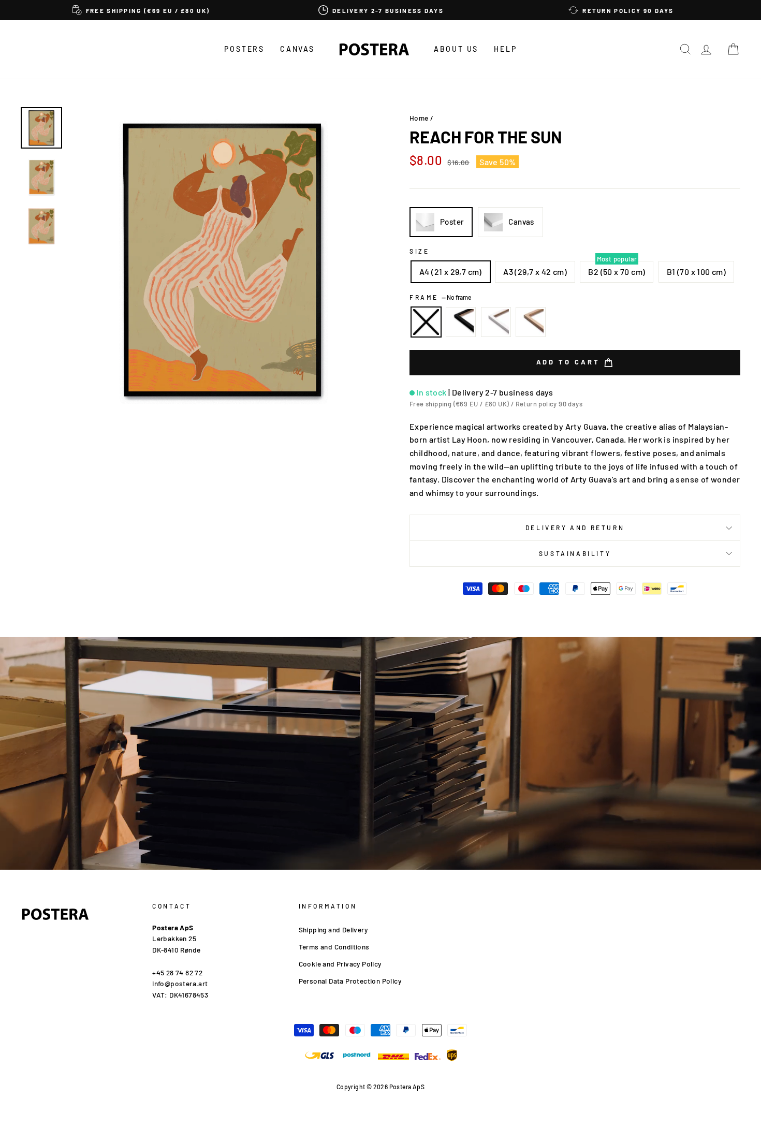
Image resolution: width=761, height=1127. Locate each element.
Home (419, 117)
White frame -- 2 (495, 322)
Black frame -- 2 (460, 322)
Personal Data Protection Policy (350, 980)
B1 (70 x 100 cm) (696, 271)
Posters (244, 49)
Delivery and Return (574, 527)
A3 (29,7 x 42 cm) (535, 271)
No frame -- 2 (426, 322)
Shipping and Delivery (333, 929)
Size (419, 251)
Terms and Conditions (334, 946)
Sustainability (575, 553)
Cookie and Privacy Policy (340, 963)
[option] (141, 10)
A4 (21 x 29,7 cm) (450, 271)
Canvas (297, 49)
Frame (440, 297)
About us (456, 49)
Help (505, 49)
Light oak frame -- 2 (530, 322)
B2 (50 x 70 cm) (616, 271)
